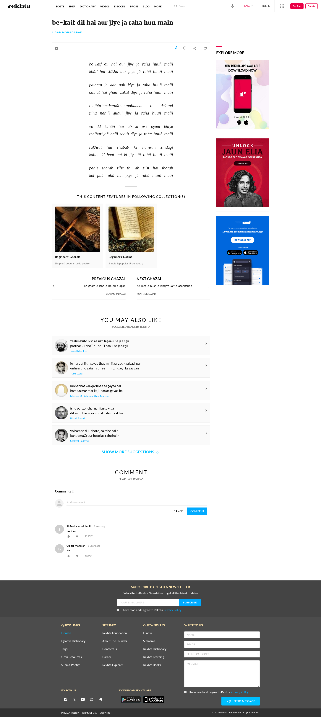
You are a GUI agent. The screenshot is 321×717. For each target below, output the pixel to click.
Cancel (179, 511)
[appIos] (153, 699)
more (158, 6)
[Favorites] (205, 48)
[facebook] (65, 699)
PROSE (134, 6)
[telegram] (100, 699)
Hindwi (148, 633)
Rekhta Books (152, 665)
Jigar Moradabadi (68, 32)
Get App (297, 6)
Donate (311, 6)
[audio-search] (232, 6)
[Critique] (184, 48)
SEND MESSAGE (244, 701)
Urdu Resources (71, 657)
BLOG (146, 6)
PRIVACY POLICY (70, 712)
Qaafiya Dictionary (73, 641)
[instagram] (92, 699)
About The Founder (114, 641)
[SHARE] (194, 48)
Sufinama (149, 641)
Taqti (64, 649)
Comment (197, 511)
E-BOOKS (120, 6)
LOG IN (266, 5)
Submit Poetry (70, 665)
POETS (60, 6)
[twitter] (74, 699)
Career (106, 657)
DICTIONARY (88, 6)
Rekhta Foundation (114, 633)
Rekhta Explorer (112, 665)
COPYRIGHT (106, 712)
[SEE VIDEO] (56, 48)
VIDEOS (105, 6)
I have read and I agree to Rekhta (151, 610)
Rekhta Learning (153, 657)
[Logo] (19, 6)
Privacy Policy (172, 610)
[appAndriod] (130, 699)
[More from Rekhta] (282, 6)
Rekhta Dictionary (154, 649)
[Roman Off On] (176, 48)
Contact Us (109, 649)
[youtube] (83, 699)
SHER (72, 6)
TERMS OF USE (89, 712)
